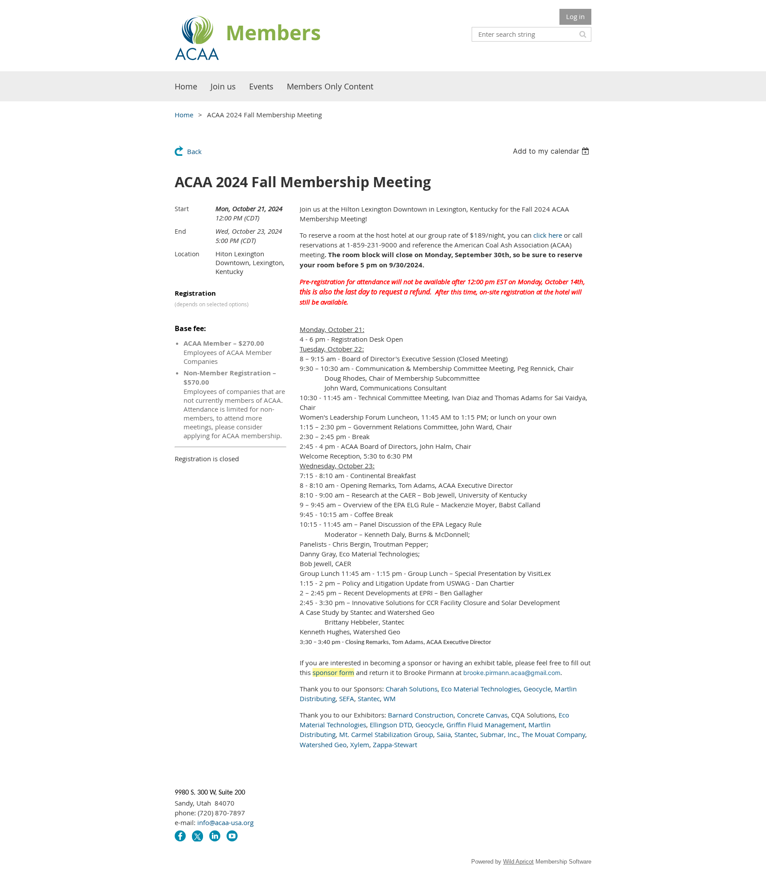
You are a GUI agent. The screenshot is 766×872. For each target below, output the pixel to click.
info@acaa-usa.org (225, 822)
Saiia (444, 734)
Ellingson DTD (391, 724)
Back (194, 151)
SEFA (346, 698)
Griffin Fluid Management (485, 724)
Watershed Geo (323, 744)
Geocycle (537, 688)
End (180, 231)
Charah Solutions (412, 688)
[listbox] (552, 151)
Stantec (369, 698)
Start (182, 208)
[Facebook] (180, 835)
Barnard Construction (420, 714)
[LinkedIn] (214, 835)
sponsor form (333, 672)
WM (389, 698)
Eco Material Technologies (480, 688)
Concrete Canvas (482, 714)
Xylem (359, 744)
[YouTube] (232, 835)
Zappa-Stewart (395, 744)
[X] (197, 835)
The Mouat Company (553, 734)
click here (547, 235)
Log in (575, 16)
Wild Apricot (518, 861)
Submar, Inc (498, 734)
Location (187, 254)
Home (184, 114)
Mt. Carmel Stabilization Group (386, 734)
